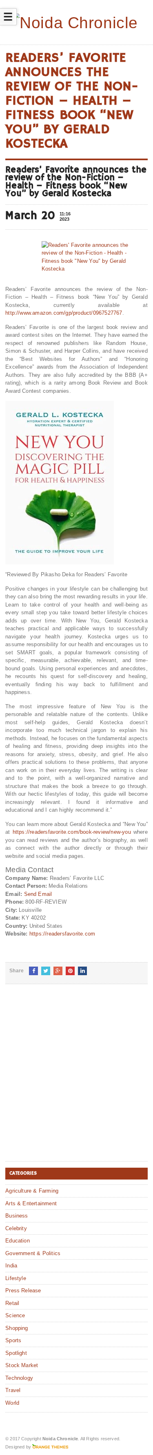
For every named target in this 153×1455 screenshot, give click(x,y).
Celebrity (16, 1228)
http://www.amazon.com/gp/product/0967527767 (63, 313)
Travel (12, 1390)
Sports (13, 1340)
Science (15, 1315)
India (11, 1265)
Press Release (23, 1290)
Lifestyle (15, 1278)
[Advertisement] (76, 1079)
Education (17, 1241)
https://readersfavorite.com (62, 934)
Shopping (16, 1328)
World (12, 1403)
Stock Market (21, 1365)
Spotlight (16, 1353)
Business (16, 1216)
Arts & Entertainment (31, 1203)
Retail (12, 1303)
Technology (19, 1378)
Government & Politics (32, 1253)
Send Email (38, 894)
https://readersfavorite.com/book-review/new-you (72, 832)
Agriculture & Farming (31, 1191)
